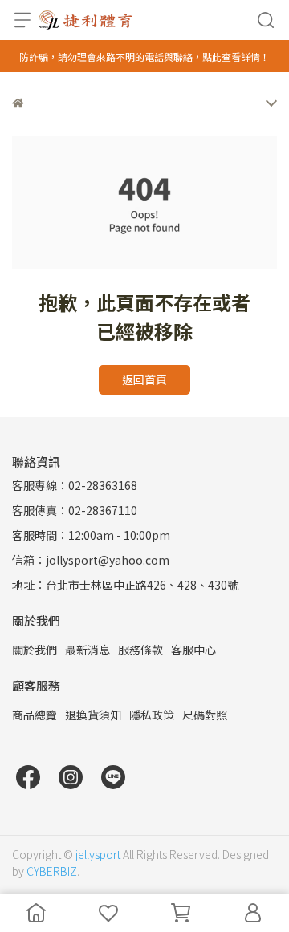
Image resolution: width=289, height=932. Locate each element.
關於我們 (34, 650)
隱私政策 (151, 715)
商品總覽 (34, 715)
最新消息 (87, 650)
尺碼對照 (204, 715)
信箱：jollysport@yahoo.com (90, 560)
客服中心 (193, 650)
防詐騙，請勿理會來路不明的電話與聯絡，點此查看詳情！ (144, 56)
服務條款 (140, 650)
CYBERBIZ (51, 871)
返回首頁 (144, 379)
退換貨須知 (93, 715)
